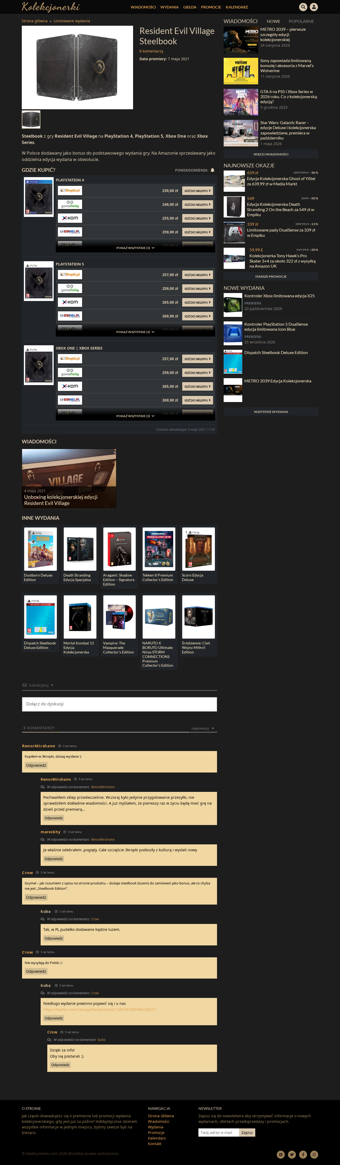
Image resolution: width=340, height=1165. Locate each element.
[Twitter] (292, 1154)
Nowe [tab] (273, 21)
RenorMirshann (103, 786)
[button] (303, 6)
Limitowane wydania (72, 20)
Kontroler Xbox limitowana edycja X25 (279, 295)
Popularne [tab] (301, 21)
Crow (95, 919)
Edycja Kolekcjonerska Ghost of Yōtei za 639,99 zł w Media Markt (281, 181)
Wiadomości (143, 7)
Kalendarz (237, 7)
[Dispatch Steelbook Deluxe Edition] (233, 362)
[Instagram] (314, 1154)
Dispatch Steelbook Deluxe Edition (276, 352)
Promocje (211, 7)
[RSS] (281, 1154)
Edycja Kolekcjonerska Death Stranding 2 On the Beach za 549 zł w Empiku (280, 209)
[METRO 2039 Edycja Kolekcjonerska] (233, 390)
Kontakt (155, 1143)
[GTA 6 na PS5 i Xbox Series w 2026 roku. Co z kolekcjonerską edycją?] (241, 102)
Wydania (169, 7)
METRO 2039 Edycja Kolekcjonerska (277, 380)
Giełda (190, 7)
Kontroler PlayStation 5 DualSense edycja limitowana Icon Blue (276, 326)
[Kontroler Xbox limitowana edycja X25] (233, 305)
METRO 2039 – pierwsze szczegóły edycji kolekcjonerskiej (283, 34)
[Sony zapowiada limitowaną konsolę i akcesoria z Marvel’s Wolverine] (241, 71)
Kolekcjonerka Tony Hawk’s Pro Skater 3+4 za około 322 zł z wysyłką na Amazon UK (282, 260)
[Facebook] (303, 1154)
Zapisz (247, 1132)
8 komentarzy (151, 51)
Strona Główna (161, 1115)
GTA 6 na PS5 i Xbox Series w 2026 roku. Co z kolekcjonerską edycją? (288, 96)
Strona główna (35, 20)
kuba (46, 911)
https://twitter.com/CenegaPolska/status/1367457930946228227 (99, 1009)
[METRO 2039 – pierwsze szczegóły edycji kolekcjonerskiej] (241, 40)
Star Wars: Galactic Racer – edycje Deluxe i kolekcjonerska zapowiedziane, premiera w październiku (288, 130)
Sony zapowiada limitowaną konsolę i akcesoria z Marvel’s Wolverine (287, 65)
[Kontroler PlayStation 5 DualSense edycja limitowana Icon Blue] (233, 333)
